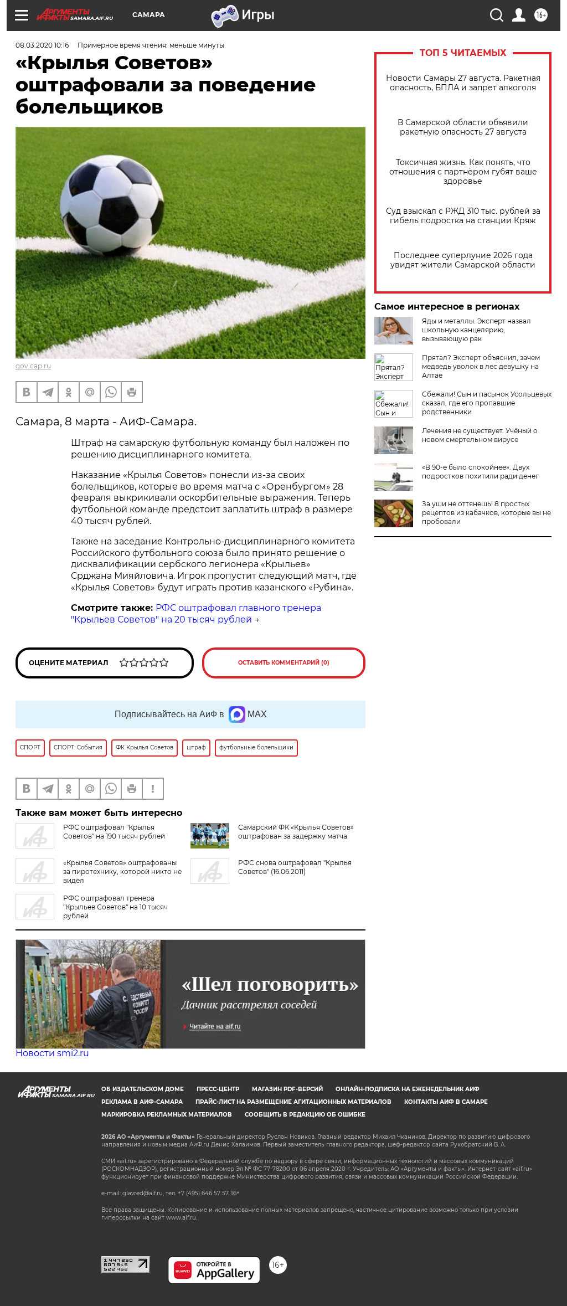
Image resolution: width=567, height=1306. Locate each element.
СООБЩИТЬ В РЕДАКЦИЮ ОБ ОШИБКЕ (305, 1114)
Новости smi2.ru (52, 1053)
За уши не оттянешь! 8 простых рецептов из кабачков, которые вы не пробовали (486, 513)
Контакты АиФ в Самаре (446, 1102)
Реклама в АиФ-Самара (142, 1102)
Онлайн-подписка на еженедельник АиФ (408, 1089)
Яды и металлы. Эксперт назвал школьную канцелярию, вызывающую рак (476, 330)
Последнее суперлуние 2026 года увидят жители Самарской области (462, 260)
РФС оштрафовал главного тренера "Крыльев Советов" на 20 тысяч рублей (196, 614)
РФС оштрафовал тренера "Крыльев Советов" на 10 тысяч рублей (115, 907)
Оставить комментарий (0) (283, 662)
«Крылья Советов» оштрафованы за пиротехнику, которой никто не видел (122, 871)
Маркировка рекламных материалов (166, 1114)
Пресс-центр (218, 1089)
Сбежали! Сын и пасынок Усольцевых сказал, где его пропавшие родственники (486, 403)
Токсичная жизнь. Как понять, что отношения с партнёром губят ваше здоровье (463, 172)
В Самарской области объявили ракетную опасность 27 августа (463, 127)
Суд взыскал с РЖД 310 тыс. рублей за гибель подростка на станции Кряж (463, 216)
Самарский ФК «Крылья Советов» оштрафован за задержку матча (296, 831)
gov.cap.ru (33, 366)
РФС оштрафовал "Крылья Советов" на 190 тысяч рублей (114, 831)
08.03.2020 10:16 (42, 45)
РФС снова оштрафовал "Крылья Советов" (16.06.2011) (295, 867)
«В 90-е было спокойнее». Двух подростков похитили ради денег (480, 471)
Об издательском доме (142, 1089)
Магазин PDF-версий (287, 1089)
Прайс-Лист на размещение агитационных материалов (293, 1102)
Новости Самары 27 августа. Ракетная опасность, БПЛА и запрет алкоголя (463, 83)
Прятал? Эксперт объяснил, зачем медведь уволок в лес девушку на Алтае (481, 366)
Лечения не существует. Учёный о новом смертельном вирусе (480, 435)
